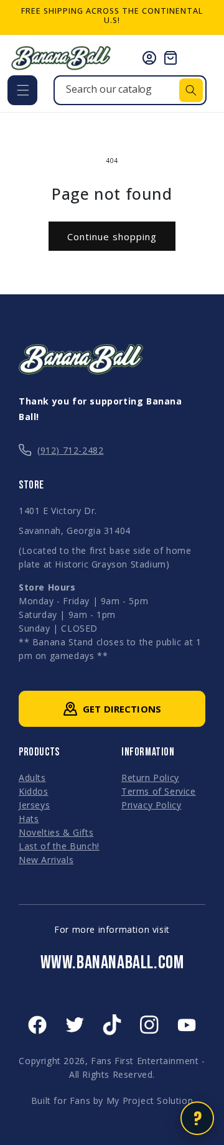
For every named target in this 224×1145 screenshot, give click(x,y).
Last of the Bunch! (59, 846)
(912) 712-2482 (70, 450)
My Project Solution (149, 1100)
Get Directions (122, 709)
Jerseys (34, 805)
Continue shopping (112, 236)
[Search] (191, 90)
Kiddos (34, 791)
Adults (32, 777)
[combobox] (130, 90)
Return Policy (150, 777)
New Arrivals (46, 860)
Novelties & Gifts (56, 832)
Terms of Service (158, 791)
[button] (22, 90)
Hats (29, 819)
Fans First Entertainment (144, 1061)
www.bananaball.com (112, 962)
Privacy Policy (151, 805)
